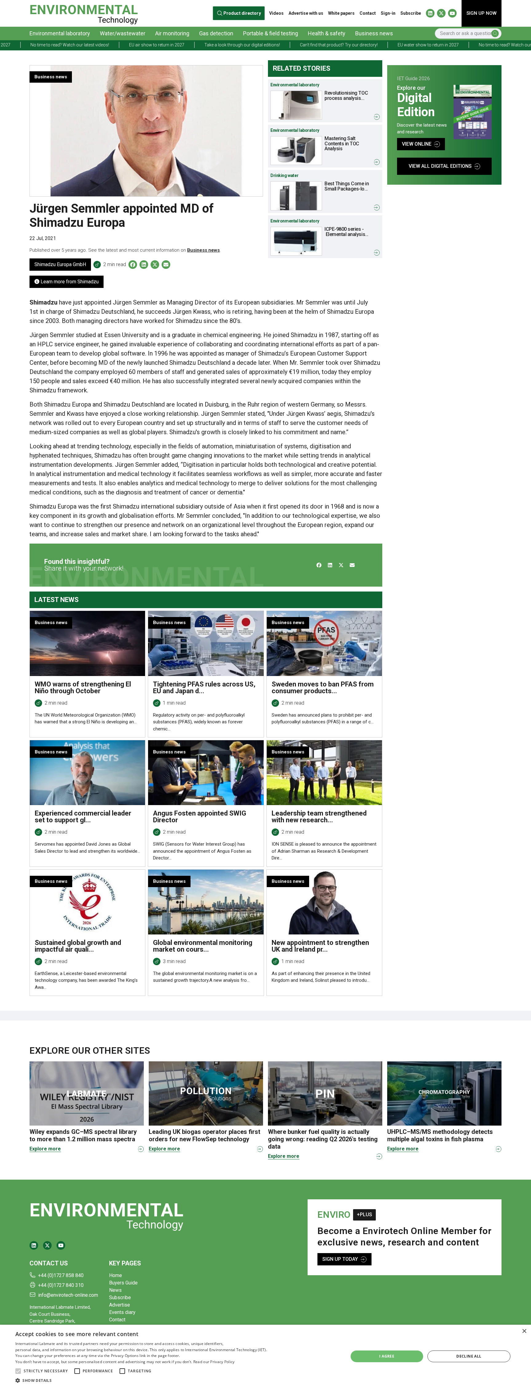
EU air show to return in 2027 (91, 44)
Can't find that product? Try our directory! (273, 44)
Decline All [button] (468, 1356)
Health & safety (326, 33)
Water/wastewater (122, 33)
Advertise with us (306, 13)
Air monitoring (172, 33)
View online (416, 144)
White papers (341, 13)
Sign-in (388, 13)
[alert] (265, 1356)
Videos (276, 13)
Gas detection (216, 33)
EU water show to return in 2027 (362, 44)
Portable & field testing (270, 33)
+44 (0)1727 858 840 (61, 1275)
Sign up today (340, 1259)
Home (115, 1275)
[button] (18, 1371)
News (115, 1290)
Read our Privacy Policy (214, 1361)
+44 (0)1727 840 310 (61, 1285)
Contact (368, 13)
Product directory (242, 13)
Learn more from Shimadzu (69, 282)
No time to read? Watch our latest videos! (452, 44)
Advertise (119, 1305)
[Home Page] (84, 13)
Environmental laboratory (60, 33)
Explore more (45, 1149)
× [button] (524, 1331)
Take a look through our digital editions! (176, 44)
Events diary (122, 1312)
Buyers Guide (123, 1283)
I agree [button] (386, 1356)
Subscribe (410, 13)
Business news (374, 33)
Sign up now (481, 13)
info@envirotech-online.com (68, 1295)
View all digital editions (440, 166)
